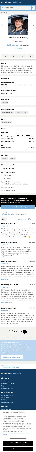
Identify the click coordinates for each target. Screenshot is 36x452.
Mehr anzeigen (5, 279)
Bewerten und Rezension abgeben (18, 207)
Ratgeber (3, 386)
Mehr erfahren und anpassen (18, 438)
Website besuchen (9, 191)
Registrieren (4, 400)
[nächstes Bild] (33, 24)
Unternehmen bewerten (7, 383)
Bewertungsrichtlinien (7, 388)
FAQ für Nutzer (5, 381)
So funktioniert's (5, 397)
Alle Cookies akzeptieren (18, 448)
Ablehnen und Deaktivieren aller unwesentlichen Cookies (18, 443)
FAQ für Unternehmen (7, 395)
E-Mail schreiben (9, 187)
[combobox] (16, 8)
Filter (4, 219)
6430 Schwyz (19, 41)
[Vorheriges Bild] (2, 24)
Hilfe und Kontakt (6, 409)
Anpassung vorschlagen (13, 357)
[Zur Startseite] (11, 2)
